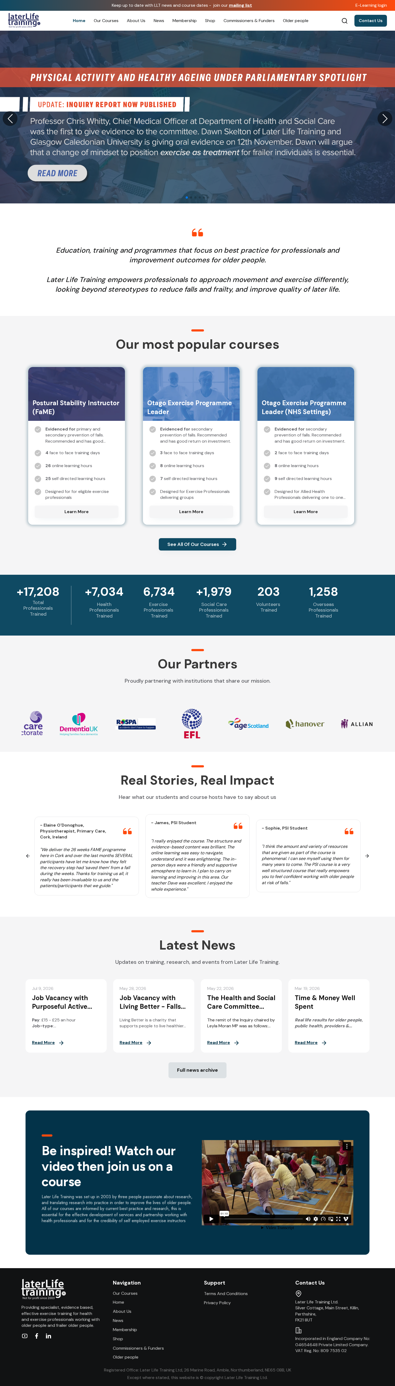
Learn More (76, 511)
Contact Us (371, 20)
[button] (10, 118)
